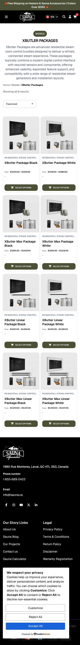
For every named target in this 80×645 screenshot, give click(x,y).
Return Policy (52, 544)
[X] (28, 505)
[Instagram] (13, 505)
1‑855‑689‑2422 (14, 479)
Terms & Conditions (56, 537)
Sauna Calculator (14, 559)
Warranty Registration (58, 559)
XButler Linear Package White (53, 322)
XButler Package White (59, 163)
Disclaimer (50, 551)
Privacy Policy (53, 529)
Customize (35, 608)
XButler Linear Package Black (15, 322)
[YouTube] (21, 505)
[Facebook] (6, 505)
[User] (70, 17)
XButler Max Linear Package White (56, 401)
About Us (9, 529)
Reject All (35, 617)
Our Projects (11, 544)
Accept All (35, 626)
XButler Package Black (21, 163)
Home (6, 85)
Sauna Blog (11, 537)
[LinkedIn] (36, 505)
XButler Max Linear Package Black (18, 401)
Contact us (10, 551)
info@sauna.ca (13, 495)
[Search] (64, 17)
